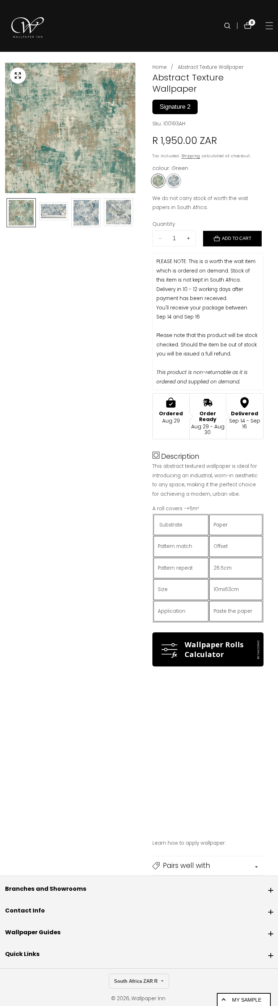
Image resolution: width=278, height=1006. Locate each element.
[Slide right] (133, 212)
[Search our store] (230, 25)
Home (159, 67)
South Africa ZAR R (136, 981)
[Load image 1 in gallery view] (21, 213)
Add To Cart (236, 238)
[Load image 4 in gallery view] (118, 213)
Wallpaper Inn (148, 998)
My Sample (246, 1000)
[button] (208, 865)
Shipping (190, 156)
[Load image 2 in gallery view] (53, 213)
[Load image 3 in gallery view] (86, 213)
